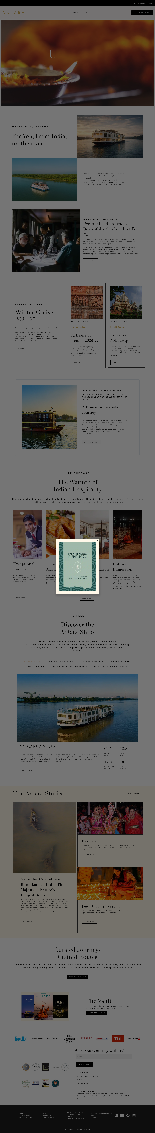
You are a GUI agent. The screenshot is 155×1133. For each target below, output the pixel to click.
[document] (77, 566)
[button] (97, 540)
